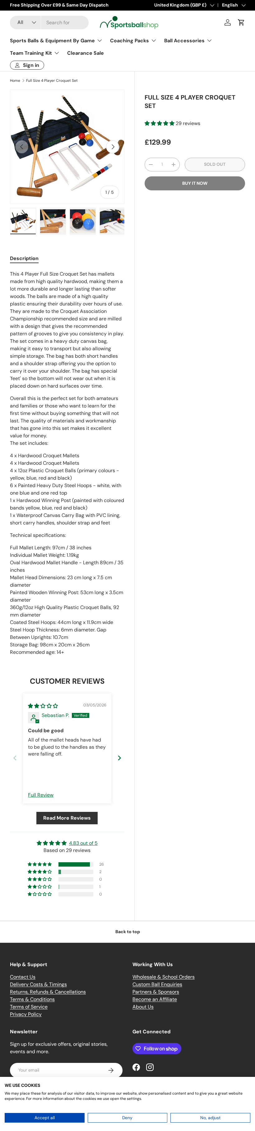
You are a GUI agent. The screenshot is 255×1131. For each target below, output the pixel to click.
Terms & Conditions (32, 999)
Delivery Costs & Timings (38, 984)
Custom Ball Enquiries (157, 984)
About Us (143, 1006)
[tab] (24, 258)
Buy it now (194, 183)
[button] (241, 22)
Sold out (214, 164)
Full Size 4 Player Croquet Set (52, 80)
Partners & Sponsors (155, 992)
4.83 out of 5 (83, 843)
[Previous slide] (15, 758)
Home (15, 80)
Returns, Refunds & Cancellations (48, 992)
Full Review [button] (40, 795)
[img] (43, 706)
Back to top (127, 931)
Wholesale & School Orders (163, 977)
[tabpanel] (67, 463)
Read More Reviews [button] (67, 818)
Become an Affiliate (154, 999)
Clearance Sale (85, 53)
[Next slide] (119, 758)
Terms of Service (29, 1006)
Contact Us (22, 977)
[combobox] (49, 22)
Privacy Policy (26, 1014)
